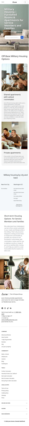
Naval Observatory (18, 200)
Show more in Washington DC (19, 205)
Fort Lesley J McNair (18, 196)
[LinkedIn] (10, 308)
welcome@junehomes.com (9, 320)
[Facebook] (2, 308)
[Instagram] (5, 308)
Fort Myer (16, 198)
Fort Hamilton (4, 188)
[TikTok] (8, 308)
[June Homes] (13, 295)
